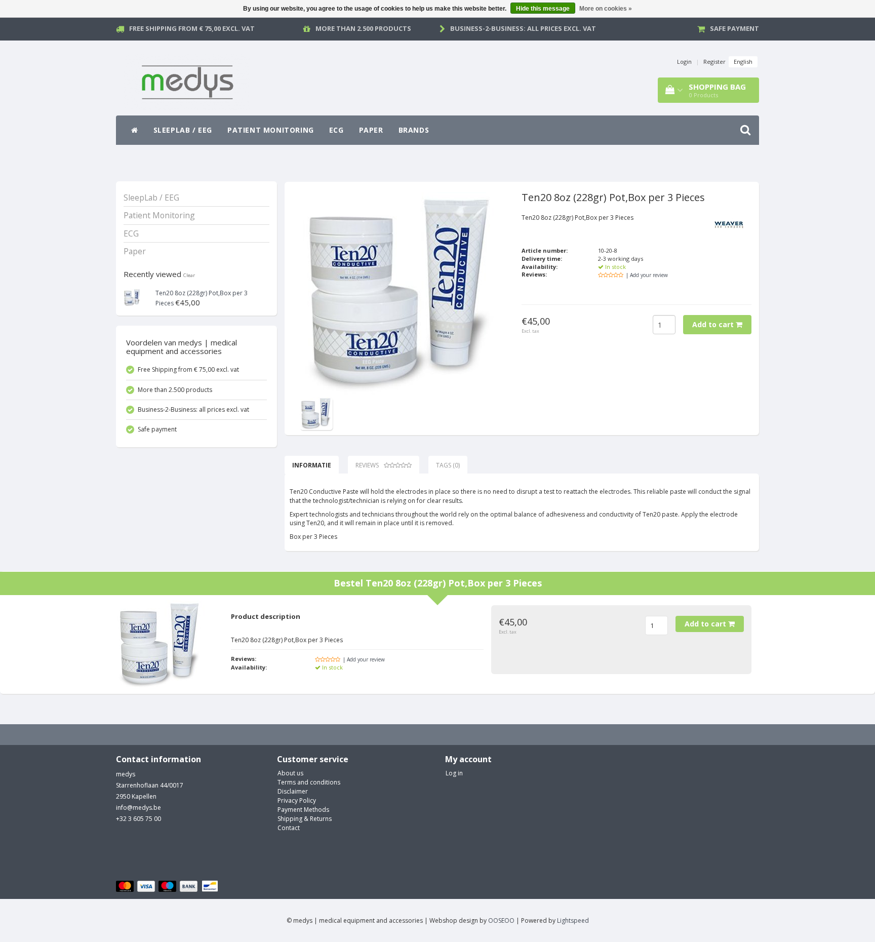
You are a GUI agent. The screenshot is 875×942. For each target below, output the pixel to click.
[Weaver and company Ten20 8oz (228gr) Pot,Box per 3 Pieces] (132, 296)
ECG (336, 130)
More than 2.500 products (363, 28)
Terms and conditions (308, 782)
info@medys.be (138, 807)
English (743, 61)
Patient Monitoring (270, 130)
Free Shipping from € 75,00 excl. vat (192, 28)
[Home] (134, 130)
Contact (288, 827)
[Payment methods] (168, 886)
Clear (189, 275)
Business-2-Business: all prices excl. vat (523, 28)
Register (714, 61)
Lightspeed (573, 920)
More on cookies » (605, 8)
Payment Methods (303, 809)
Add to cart (714, 324)
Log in (454, 773)
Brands (414, 130)
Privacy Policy (296, 800)
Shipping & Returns (304, 818)
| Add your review (647, 275)
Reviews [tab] (367, 465)
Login (684, 61)
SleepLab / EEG (182, 130)
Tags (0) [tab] (448, 465)
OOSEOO (501, 920)
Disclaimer (292, 791)
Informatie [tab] (311, 465)
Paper (371, 130)
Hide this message (543, 8)
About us (290, 773)
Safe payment (734, 28)
